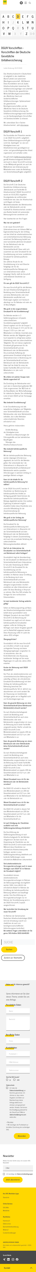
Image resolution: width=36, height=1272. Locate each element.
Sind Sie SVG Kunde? (12, 1077)
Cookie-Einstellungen (9, 1233)
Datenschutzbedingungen (25, 1174)
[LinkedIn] (8, 1259)
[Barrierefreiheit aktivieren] (21, 2)
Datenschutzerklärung (16, 1090)
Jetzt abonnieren (13, 1179)
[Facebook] (17, 1259)
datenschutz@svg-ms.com (18, 1114)
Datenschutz (10, 1085)
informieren (24, 125)
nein (18, 1080)
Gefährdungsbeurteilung (22, 156)
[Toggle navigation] (25, 3)
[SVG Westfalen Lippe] (5, 2)
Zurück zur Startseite (13, 957)
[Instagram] (13, 1259)
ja (10, 1080)
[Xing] (4, 1259)
